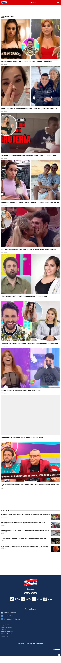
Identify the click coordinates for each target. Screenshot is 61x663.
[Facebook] (25, 593)
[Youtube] (29, 593)
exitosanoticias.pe (8, 616)
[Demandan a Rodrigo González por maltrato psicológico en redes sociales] (30, 415)
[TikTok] (36, 593)
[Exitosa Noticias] (4, 2)
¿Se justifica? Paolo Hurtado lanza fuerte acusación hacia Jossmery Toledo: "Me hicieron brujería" (28, 155)
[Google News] (34, 593)
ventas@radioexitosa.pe (10, 612)
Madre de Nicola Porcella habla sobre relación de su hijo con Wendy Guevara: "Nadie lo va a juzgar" (28, 249)
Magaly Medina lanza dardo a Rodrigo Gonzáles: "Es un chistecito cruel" (21, 390)
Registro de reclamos (6, 627)
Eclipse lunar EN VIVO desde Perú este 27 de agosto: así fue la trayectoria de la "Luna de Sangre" (24, 546)
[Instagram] (32, 593)
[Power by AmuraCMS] (56, 649)
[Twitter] (27, 593)
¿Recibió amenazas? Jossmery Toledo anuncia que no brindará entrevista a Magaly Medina (26, 61)
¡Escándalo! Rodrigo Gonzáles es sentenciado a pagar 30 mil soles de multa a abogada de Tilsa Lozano (29, 343)
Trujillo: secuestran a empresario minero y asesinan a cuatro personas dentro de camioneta (23, 538)
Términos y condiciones (7, 631)
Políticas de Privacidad (7, 634)
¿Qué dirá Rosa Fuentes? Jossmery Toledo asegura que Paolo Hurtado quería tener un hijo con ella (29, 108)
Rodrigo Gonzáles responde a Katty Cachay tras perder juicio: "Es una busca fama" (24, 296)
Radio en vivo (4, 636)
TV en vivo (3, 629)
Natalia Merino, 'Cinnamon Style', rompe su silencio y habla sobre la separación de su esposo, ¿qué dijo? (30, 202)
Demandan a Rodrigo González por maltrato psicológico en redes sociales (22, 437)
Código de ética (5, 625)
